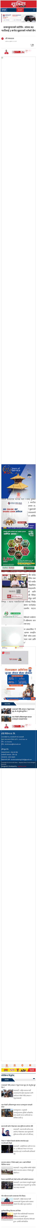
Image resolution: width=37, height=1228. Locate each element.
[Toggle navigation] (34, 10)
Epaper (20, 10)
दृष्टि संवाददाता (9, 38)
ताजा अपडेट (7, 704)
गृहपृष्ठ (4, 9)
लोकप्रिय (7, 1080)
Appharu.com (22, 766)
